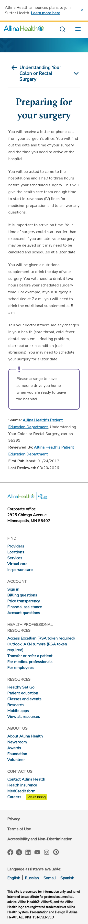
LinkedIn (28, 851)
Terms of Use (19, 829)
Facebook (10, 852)
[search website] (62, 29)
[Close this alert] (82, 10)
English (13, 878)
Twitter (19, 852)
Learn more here (45, 13)
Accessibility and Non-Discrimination (39, 839)
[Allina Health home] (24, 29)
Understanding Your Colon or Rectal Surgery (40, 73)
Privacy (13, 819)
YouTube (37, 851)
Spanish (67, 878)
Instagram (46, 851)
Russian (32, 878)
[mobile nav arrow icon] (74, 73)
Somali (50, 878)
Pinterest (56, 852)
